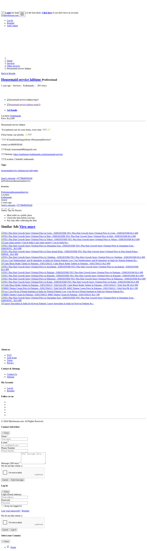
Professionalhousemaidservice (14, 192)
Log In (10, 20)
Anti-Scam (12, 358)
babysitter (33, 170)
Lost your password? (11, 511)
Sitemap (10, 377)
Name (4, 436)
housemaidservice (9, 170)
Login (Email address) (11, 494)
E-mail (5, 442)
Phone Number (8, 448)
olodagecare (23, 170)
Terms (9, 360)
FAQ (9, 355)
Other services (13, 66)
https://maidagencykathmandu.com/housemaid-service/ (38, 154)
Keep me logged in (13, 506)
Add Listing (12, 25)
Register (10, 23)
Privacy (10, 363)
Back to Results (8, 73)
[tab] (76, 110)
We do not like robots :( (11, 466)
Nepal (9, 61)
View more (27, 226)
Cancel (5, 480)
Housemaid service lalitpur (21, 79)
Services (10, 63)
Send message (17, 480)
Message (11, 463)
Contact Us (12, 374)
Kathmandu (15, 116)
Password (5, 500)
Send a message (8, 178)
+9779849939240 (24, 178)
